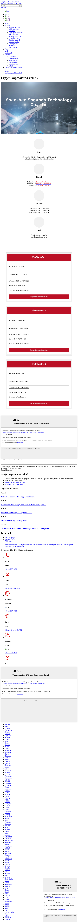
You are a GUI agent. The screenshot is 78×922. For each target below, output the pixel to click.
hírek (6, 51)
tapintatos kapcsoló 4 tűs (13, 545)
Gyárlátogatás (13, 58)
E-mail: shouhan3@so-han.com (19, 290)
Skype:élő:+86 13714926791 (14, 484)
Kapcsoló (12, 45)
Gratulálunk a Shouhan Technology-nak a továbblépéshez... (26, 528)
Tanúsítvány (13, 60)
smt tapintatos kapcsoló (40, 545)
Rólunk (7, 55)
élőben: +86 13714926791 (13, 630)
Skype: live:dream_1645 (17, 285)
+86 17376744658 (11, 569)
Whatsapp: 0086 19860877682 (19, 388)
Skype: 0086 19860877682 (18, 392)
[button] (39, 296)
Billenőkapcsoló (14, 38)
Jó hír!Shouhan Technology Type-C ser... (18, 497)
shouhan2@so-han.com (12, 588)
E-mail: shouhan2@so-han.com (11, 3)
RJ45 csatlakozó (14, 47)
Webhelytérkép (10, 539)
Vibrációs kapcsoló (15, 36)
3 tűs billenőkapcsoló (18, 546)
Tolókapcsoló (13, 34)
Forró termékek (10, 537)
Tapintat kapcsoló (14, 27)
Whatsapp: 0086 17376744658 (19, 334)
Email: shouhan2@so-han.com (15, 482)
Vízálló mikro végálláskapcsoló (14, 521)
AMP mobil (8, 541)
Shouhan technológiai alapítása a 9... (16, 513)
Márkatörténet (13, 62)
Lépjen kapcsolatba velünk (13, 67)
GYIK (11, 66)
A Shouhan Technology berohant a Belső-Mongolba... (23, 505)
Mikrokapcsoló (14, 42)
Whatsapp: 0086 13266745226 (19, 281)
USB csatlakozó (14, 29)
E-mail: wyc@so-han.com (17, 397)
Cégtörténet (12, 56)
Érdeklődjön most (6, 470)
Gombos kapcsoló (15, 40)
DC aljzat (12, 31)
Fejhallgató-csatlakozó (16, 32)
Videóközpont (13, 64)
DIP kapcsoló (13, 44)
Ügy (6, 49)
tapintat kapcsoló (26, 545)
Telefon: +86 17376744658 (9, 2)
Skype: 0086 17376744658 (18, 339)
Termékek (8, 25)
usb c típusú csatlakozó (56, 545)
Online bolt (8, 53)
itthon (7, 23)
